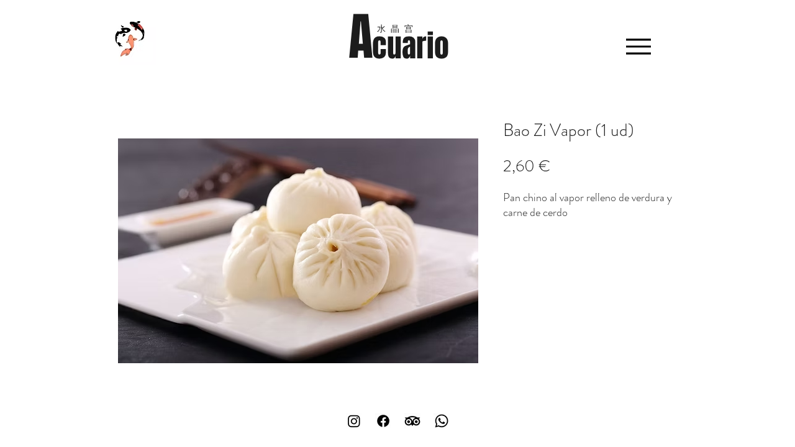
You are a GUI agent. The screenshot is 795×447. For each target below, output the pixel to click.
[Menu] (638, 46)
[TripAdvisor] (412, 421)
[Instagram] (354, 421)
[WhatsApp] (442, 421)
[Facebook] (383, 421)
